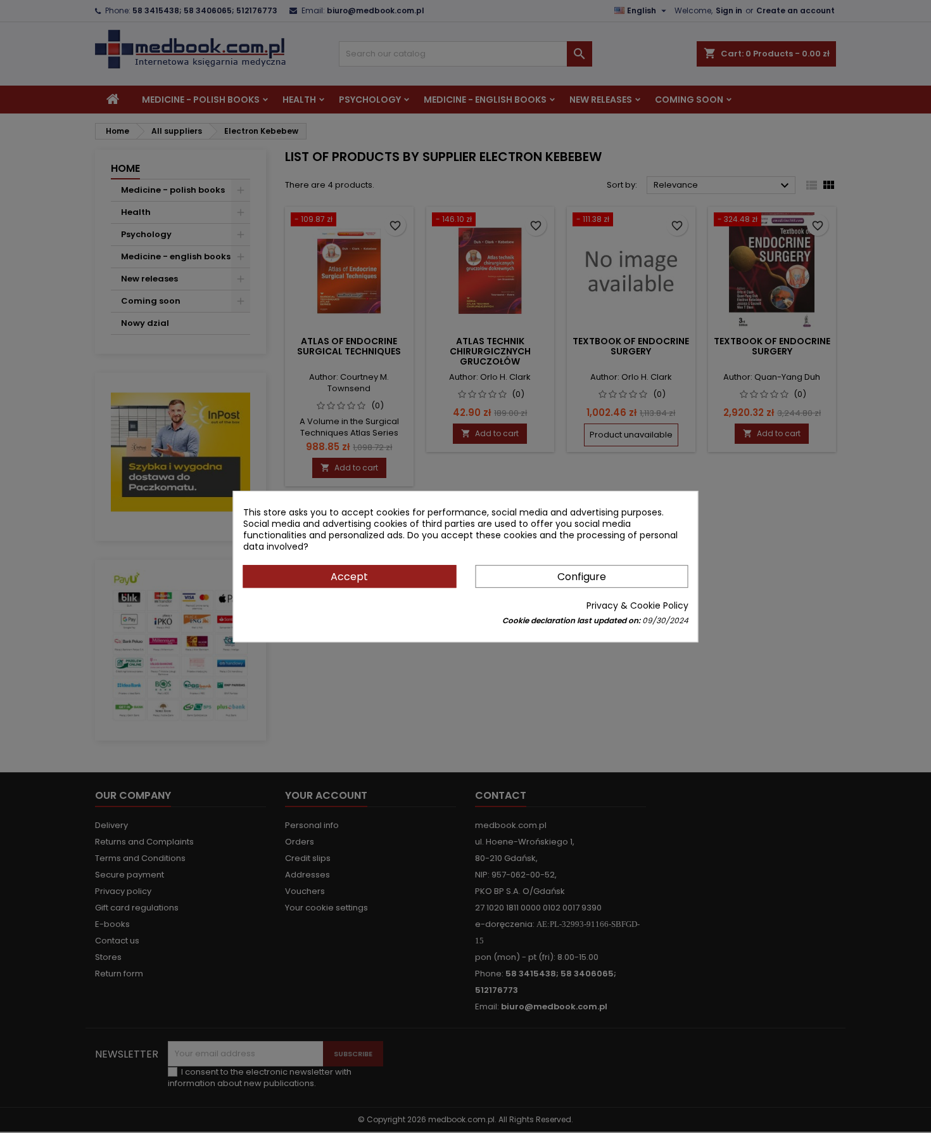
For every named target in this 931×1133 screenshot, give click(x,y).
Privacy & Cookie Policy (637, 605)
